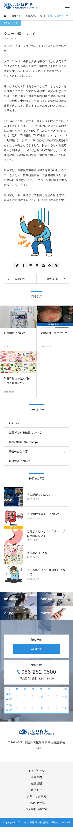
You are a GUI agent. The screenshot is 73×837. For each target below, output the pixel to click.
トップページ (36, 770)
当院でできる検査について (25, 432)
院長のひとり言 (11, 23)
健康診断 (36, 783)
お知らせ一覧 (36, 802)
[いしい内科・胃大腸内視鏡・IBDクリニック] (21, 6)
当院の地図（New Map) (23, 441)
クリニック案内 (36, 796)
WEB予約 (36, 648)
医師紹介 (36, 789)
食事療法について (20, 460)
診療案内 (36, 777)
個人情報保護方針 (36, 809)
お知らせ (14, 423)
